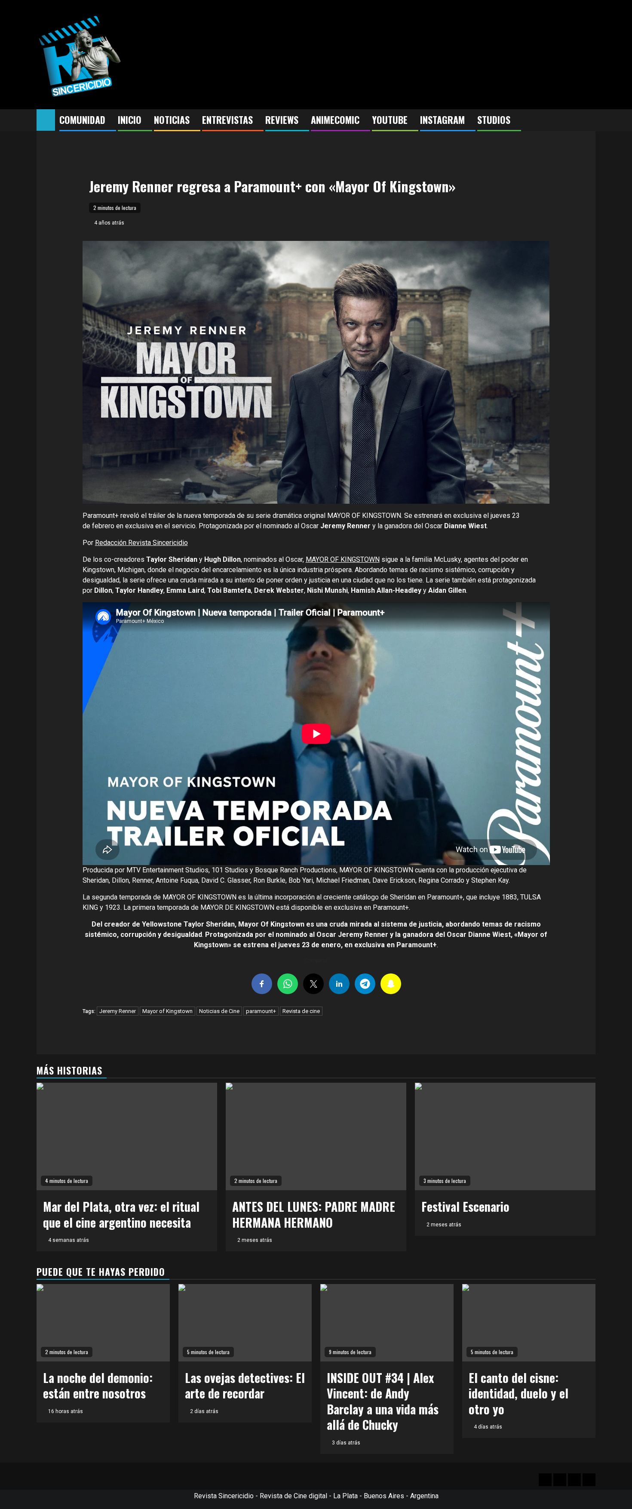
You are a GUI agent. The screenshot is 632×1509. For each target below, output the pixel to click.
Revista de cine (301, 1011)
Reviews (281, 119)
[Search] (589, 120)
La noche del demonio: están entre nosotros (98, 1385)
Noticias (172, 119)
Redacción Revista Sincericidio (141, 543)
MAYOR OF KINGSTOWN (343, 559)
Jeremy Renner (117, 1011)
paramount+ (261, 1011)
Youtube (390, 119)
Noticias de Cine (219, 1011)
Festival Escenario (465, 1206)
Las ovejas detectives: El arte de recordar (245, 1385)
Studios (493, 119)
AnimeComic (335, 119)
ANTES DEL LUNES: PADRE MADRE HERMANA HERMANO (313, 1214)
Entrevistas (227, 119)
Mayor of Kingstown (167, 1011)
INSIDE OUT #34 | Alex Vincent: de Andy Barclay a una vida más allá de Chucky (383, 1401)
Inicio (129, 119)
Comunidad (82, 119)
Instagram (442, 119)
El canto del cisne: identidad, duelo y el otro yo (518, 1393)
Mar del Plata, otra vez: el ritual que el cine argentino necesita (121, 1214)
